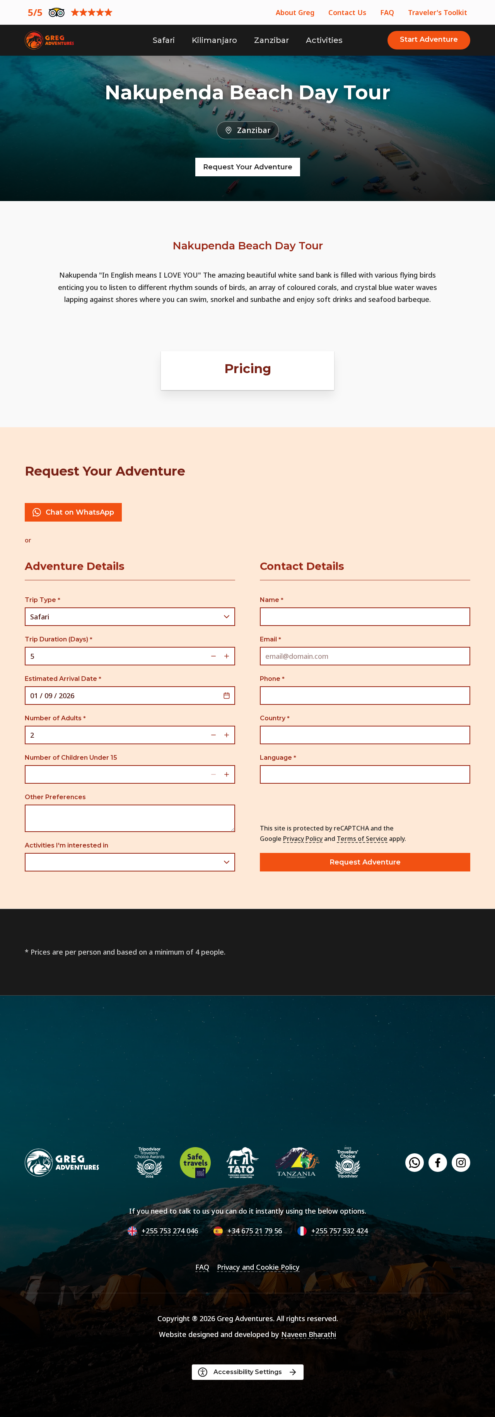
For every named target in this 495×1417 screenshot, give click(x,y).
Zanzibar (271, 40)
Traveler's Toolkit (437, 12)
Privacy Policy (303, 838)
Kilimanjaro (214, 40)
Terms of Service (362, 838)
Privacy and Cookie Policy (258, 1267)
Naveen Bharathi (308, 1334)
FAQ (387, 12)
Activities (324, 40)
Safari (164, 40)
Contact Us (347, 12)
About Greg (295, 12)
